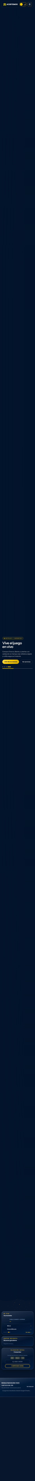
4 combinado (18, 1422)
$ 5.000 (7, 1442)
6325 (12, 1358)
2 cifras (27, 1426)
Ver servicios (26, 662)
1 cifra (7, 1430)
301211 (17, 1358)
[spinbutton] (7, 1455)
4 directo (8, 1422)
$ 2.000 (23, 1438)
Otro (24, 1442)
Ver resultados (10, 662)
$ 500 (7, 1438)
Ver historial (30, 1386)
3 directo (7, 1426)
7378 (22, 1358)
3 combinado (18, 1426)
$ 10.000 (16, 1442)
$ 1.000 (14, 1438)
